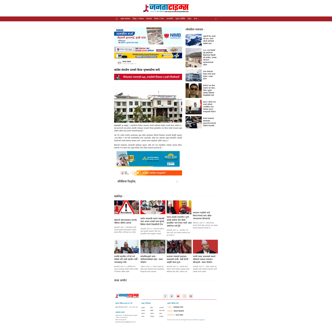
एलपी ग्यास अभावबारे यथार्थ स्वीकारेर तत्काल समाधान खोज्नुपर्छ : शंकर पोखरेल (204, 259)
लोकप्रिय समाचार (194, 29)
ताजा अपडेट (120, 280)
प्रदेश (189, 19)
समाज (142, 316)
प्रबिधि (151, 310)
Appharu (202, 320)
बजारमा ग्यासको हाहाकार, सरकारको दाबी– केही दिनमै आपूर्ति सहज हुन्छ (177, 259)
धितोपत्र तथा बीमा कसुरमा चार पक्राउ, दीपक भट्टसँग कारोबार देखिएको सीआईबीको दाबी (209, 90)
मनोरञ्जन (161, 316)
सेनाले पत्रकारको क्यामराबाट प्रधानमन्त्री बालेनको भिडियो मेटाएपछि (209, 122)
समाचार (149, 19)
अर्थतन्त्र (152, 313)
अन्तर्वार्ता (169, 19)
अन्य (195, 19)
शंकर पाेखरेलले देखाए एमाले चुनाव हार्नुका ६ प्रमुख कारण (209, 75)
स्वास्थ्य (143, 313)
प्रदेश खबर (161, 310)
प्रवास (160, 313)
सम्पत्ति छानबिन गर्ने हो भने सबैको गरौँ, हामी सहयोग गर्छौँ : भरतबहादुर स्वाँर (126, 259)
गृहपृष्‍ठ (143, 307)
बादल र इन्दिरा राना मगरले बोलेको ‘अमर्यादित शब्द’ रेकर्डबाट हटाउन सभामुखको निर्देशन (209, 106)
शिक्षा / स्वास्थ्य (138, 19)
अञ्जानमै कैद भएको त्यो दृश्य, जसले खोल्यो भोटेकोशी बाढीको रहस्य (209, 40)
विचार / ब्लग (159, 19)
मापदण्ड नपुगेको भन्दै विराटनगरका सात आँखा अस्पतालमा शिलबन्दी (202, 216)
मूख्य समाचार (125, 19)
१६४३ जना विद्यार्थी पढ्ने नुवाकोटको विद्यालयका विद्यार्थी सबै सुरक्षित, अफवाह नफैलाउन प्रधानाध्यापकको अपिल (209, 58)
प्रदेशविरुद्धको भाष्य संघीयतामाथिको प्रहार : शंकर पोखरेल (151, 259)
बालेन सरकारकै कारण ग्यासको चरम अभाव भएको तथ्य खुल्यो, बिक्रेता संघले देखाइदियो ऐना (152, 221)
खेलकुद (152, 316)
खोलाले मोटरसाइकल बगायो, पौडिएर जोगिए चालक (125, 221)
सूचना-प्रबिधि (180, 19)
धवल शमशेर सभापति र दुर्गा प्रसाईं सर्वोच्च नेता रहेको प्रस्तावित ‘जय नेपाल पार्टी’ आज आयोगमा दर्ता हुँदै (179, 221)
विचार (151, 307)
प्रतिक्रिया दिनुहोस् (126, 181)
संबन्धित (118, 196)
